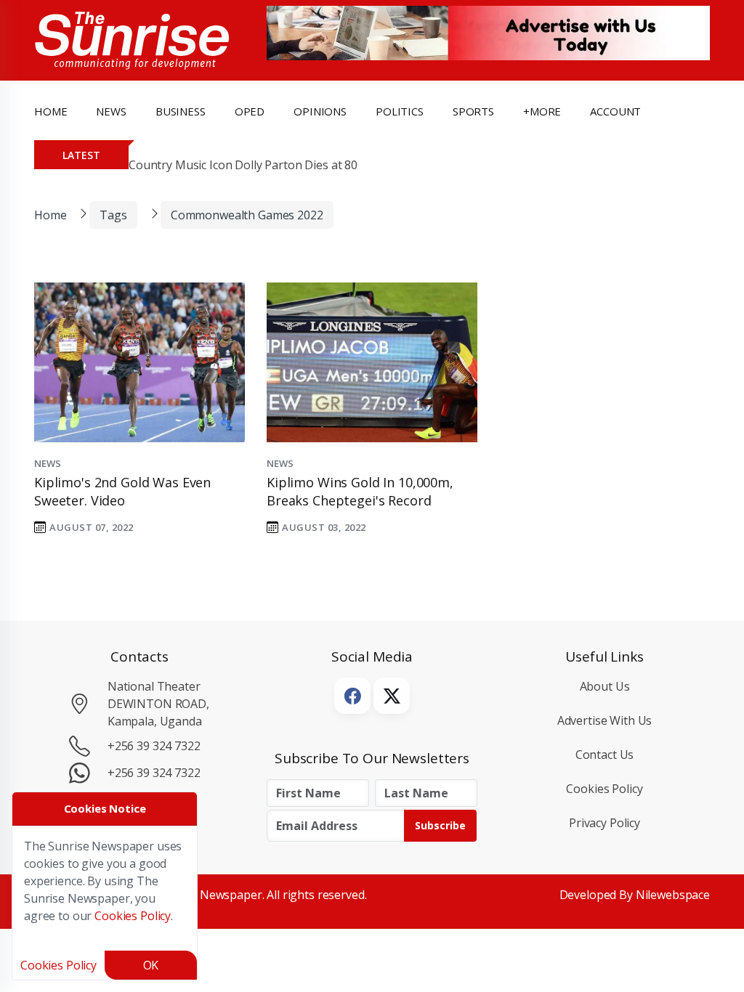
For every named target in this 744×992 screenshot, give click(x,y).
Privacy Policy (604, 823)
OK (151, 965)
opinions (320, 111)
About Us (605, 686)
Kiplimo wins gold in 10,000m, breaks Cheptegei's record (360, 491)
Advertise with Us (604, 720)
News (47, 463)
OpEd (249, 111)
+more (542, 111)
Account (615, 111)
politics (400, 111)
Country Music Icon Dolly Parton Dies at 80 (243, 165)
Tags (113, 215)
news (111, 111)
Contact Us (604, 755)
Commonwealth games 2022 (247, 215)
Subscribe (440, 825)
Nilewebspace (673, 895)
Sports (473, 111)
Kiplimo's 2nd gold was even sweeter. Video (122, 491)
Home (50, 111)
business (180, 111)
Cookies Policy (604, 789)
